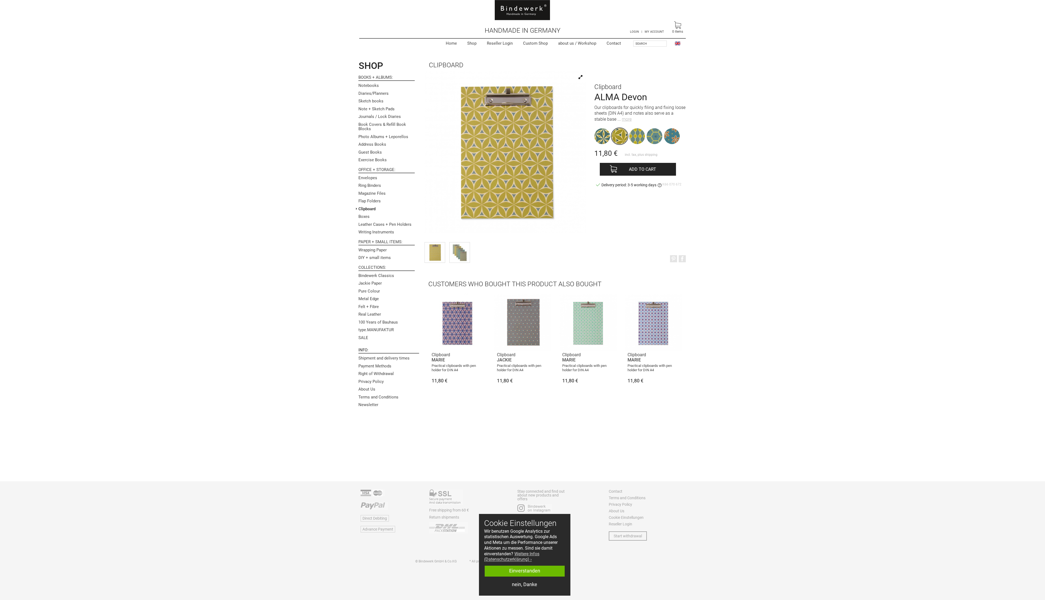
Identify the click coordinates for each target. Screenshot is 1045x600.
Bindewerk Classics (376, 275)
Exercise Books (372, 159)
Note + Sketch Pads (376, 108)
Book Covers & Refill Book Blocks (382, 127)
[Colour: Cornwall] (602, 136)
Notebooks (368, 85)
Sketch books (370, 101)
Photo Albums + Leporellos (383, 136)
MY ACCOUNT (654, 31)
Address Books (372, 144)
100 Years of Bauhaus (378, 322)
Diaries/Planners (373, 93)
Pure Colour (369, 291)
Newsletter (368, 404)
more (627, 119)
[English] (677, 43)
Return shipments (444, 517)
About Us (366, 389)
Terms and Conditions (378, 397)
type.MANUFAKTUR (376, 329)
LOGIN (634, 31)
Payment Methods (374, 366)
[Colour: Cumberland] (654, 136)
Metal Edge (368, 298)
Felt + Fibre (368, 306)
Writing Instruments (376, 232)
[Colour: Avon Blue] (672, 136)
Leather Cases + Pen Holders (384, 224)
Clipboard (367, 208)
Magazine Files (372, 193)
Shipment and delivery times (384, 358)
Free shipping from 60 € (449, 510)
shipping (651, 155)
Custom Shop (535, 43)
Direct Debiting (375, 518)
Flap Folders (369, 201)
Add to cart (642, 169)
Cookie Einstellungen (626, 517)
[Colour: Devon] (619, 136)
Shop (472, 43)
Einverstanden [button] (524, 571)
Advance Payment (378, 529)
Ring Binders (369, 185)
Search (641, 43)
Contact (614, 43)
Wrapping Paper (372, 250)
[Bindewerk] (522, 10)
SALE (363, 337)
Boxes (364, 216)
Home (451, 43)
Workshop (577, 43)
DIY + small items (374, 257)
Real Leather (369, 314)
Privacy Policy (371, 381)
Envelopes (367, 177)
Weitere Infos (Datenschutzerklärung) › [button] (511, 556)
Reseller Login (500, 43)
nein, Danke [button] (524, 584)
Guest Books (370, 152)
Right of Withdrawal (376, 373)
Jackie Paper (370, 283)
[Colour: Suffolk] (637, 136)
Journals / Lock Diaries (379, 116)
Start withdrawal (628, 536)
